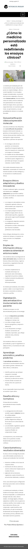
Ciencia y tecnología (14, 29)
